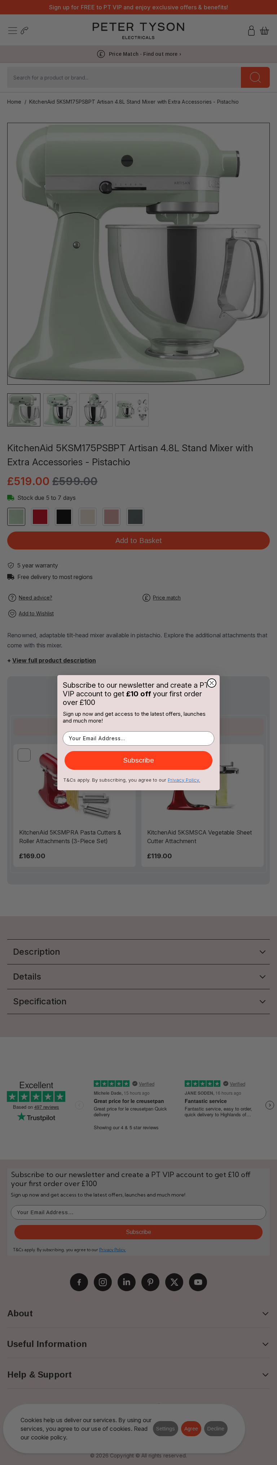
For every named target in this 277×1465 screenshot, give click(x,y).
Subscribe (138, 760)
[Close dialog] (211, 683)
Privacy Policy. (184, 780)
